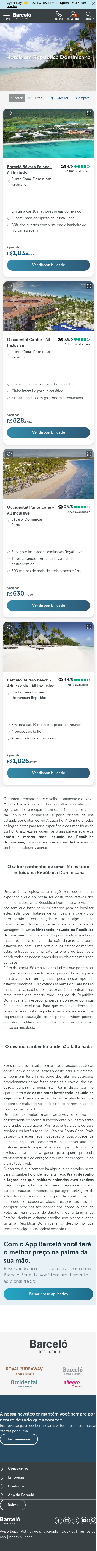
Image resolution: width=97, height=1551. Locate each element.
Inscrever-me (19, 1439)
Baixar (13, 1505)
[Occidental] (24, 1383)
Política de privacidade (39, 1531)
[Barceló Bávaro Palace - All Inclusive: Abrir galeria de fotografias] (89, 113)
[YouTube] (84, 1520)
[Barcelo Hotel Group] (10, 1520)
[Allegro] (73, 1383)
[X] (75, 1520)
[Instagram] (67, 1520)
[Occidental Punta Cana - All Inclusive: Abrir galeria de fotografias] (89, 454)
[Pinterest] (92, 1520)
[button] (93, 3)
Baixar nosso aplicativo (48, 1294)
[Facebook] (58, 1520)
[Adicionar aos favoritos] (9, 113)
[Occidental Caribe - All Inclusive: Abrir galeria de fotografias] (89, 286)
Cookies (68, 1531)
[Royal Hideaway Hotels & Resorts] (24, 1371)
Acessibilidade (20, 1537)
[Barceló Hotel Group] (22, 16)
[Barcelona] (73, 1371)
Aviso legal (9, 1531)
